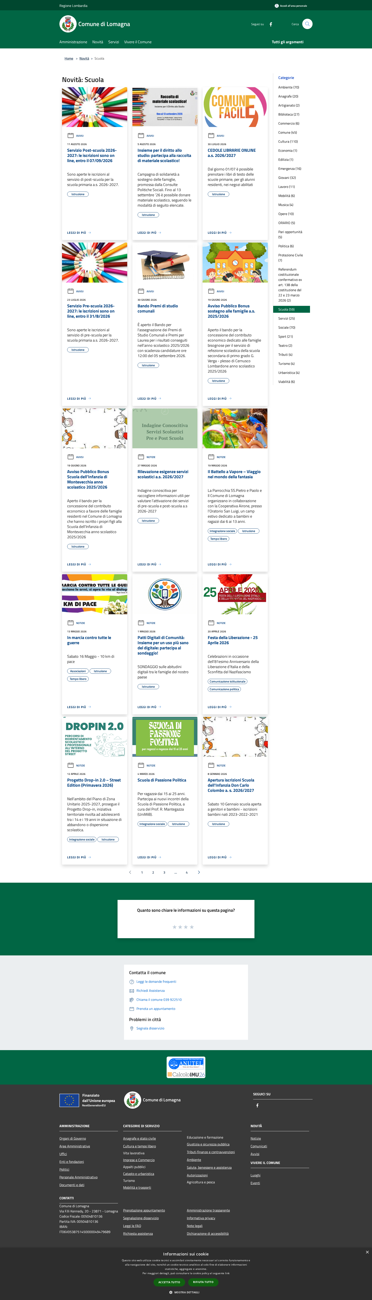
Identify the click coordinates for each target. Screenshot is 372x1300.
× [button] (367, 1252)
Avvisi (80, 136)
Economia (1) (287, 150)
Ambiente (194, 1159)
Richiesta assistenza (138, 1233)
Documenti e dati (71, 1184)
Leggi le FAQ (132, 1225)
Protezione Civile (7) (290, 257)
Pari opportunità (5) (290, 234)
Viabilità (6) (286, 381)
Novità (84, 58)
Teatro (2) (285, 345)
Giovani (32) (287, 177)
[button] (185, 1292)
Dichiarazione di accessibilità (208, 1233)
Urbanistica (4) (288, 372)
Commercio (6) (288, 123)
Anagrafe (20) (288, 96)
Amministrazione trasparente (208, 1210)
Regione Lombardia (73, 5)
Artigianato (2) (288, 105)
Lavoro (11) (286, 186)
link (227, 1273)
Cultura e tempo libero (139, 1146)
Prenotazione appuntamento (144, 1210)
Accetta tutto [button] (169, 1282)
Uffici (63, 1153)
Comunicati (259, 1146)
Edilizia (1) (285, 159)
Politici (64, 1169)
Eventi (255, 1182)
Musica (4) (285, 204)
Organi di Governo (72, 1138)
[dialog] (186, 1274)
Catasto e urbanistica (138, 1173)
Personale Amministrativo (78, 1177)
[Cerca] (307, 24)
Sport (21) (285, 336)
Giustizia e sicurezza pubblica (208, 1144)
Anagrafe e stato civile (139, 1138)
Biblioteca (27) (288, 114)
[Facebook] (269, 24)
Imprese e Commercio (139, 1159)
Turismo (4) (286, 363)
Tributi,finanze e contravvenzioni (211, 1152)
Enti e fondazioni (71, 1161)
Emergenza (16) (289, 168)
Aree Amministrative (74, 1146)
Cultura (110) (288, 141)
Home (69, 58)
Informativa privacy (201, 1218)
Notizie (151, 457)
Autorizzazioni (197, 1175)
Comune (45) (287, 132)
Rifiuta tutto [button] (203, 1282)
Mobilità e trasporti (137, 1187)
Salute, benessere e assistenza (209, 1167)
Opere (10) (286, 213)
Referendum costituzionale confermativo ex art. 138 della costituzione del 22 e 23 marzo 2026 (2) (290, 285)
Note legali (195, 1225)
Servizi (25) (286, 318)
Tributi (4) (285, 354)
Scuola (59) (286, 309)
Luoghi (255, 1175)
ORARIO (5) (286, 222)
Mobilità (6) (286, 195)
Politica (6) (286, 246)
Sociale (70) (286, 327)
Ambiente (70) (288, 87)
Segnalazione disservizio (141, 1218)
